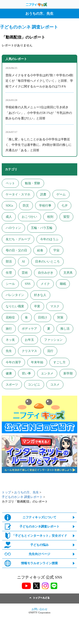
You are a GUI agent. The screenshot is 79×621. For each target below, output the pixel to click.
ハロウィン (13, 228)
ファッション (53, 339)
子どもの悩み (39, 544)
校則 (50, 216)
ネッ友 (10, 339)
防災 (26, 205)
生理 (9, 272)
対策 (60, 317)
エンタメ (47, 373)
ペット (10, 183)
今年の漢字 (13, 362)
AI (23, 261)
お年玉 (29, 339)
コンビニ (34, 384)
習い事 (26, 373)
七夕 (64, 205)
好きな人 (40, 295)
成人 (9, 216)
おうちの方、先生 (26, 492)
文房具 (68, 272)
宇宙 (56, 250)
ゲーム (61, 194)
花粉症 (10, 317)
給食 (40, 250)
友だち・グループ (18, 239)
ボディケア (29, 328)
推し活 (65, 328)
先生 (9, 351)
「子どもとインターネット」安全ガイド (39, 535)
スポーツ (12, 384)
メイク (45, 283)
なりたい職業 (15, 306)
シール (10, 283)
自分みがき (45, 272)
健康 (9, 373)
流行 (50, 351)
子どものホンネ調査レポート (39, 526)
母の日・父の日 (16, 250)
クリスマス (29, 351)
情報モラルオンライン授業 (39, 563)
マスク (54, 306)
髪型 (66, 216)
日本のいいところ (47, 261)
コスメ (54, 384)
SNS (28, 283)
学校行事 (45, 205)
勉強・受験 (32, 183)
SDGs (9, 205)
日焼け (42, 317)
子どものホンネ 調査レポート (22, 497)
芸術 (25, 272)
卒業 (37, 306)
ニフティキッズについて (39, 517)
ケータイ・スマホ (18, 194)
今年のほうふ (49, 239)
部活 (9, 261)
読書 (43, 194)
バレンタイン (15, 295)
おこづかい (29, 216)
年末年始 (37, 362)
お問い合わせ (39, 609)
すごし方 (59, 362)
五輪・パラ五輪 (41, 228)
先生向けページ (39, 554)
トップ (6, 492)
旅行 (9, 328)
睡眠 (63, 283)
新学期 (68, 373)
